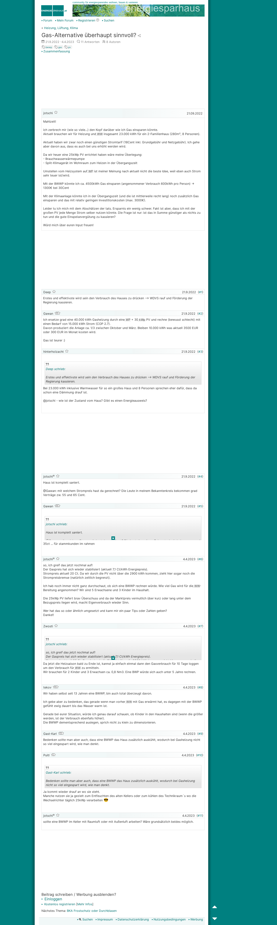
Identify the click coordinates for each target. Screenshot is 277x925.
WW (99, 134)
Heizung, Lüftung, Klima (61, 28)
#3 (200, 351)
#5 (200, 506)
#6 (200, 559)
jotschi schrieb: (56, 524)
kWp (141, 319)
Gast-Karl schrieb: (58, 772)
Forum (47, 20)
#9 (200, 734)
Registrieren (86, 20)
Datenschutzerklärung (133, 919)
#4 (200, 476)
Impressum (105, 919)
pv (69, 47)
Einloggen (52, 899)
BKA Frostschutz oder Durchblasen (92, 911)
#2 (200, 313)
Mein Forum (65, 20)
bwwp (48, 47)
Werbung (196, 919)
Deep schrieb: (55, 369)
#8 (200, 687)
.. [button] (111, 384)
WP (90, 171)
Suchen (109, 20)
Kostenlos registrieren (59, 904)
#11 (200, 815)
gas (60, 47)
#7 (200, 626)
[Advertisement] (123, 81)
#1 (200, 292)
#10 (199, 755)
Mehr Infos (84, 904)
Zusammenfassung (56, 51)
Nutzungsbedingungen (170, 919)
